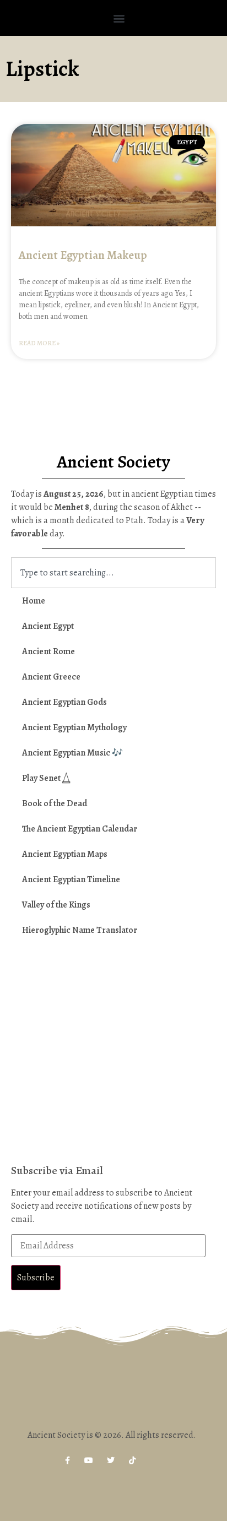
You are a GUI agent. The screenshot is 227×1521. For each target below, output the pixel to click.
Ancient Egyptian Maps (64, 854)
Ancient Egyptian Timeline (71, 879)
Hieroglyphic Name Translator (79, 930)
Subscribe (36, 1278)
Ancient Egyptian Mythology (74, 727)
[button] (119, 18)
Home (33, 601)
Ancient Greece (51, 677)
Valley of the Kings (56, 905)
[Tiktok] (132, 1460)
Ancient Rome (48, 651)
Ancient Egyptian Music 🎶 (72, 753)
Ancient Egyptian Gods (64, 702)
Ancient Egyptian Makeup (83, 255)
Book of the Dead (54, 803)
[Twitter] (110, 1460)
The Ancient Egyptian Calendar (79, 829)
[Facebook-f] (67, 1460)
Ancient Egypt (48, 626)
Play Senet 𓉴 (46, 778)
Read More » (39, 343)
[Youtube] (89, 1460)
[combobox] (113, 572)
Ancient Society (113, 461)
